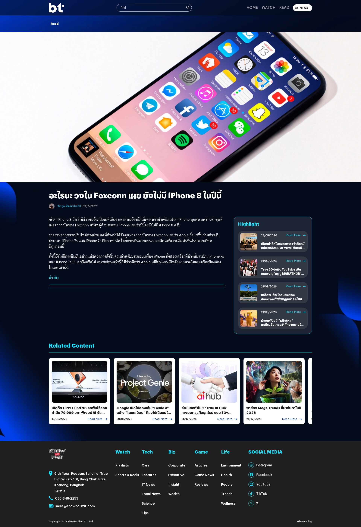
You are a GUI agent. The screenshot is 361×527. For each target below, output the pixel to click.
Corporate (176, 465)
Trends (226, 493)
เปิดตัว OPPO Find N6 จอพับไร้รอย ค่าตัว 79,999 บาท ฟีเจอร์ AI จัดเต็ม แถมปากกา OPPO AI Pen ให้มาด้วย (79, 414)
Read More (293, 235)
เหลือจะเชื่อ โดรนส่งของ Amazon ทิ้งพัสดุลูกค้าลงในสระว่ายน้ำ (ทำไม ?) (283, 299)
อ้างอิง (54, 277)
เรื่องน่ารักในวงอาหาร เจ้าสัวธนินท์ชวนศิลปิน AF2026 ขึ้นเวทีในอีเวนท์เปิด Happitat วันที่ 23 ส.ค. (283, 250)
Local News (151, 493)
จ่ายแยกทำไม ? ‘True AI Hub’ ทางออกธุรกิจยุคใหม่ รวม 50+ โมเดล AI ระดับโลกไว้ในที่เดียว (205, 412)
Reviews (201, 484)
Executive (176, 474)
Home (252, 7)
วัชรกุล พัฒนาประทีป (69, 206)
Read (284, 7)
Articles (201, 465)
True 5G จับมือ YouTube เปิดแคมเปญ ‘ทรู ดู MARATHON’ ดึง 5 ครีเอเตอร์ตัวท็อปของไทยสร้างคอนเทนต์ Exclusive (282, 275)
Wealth (174, 493)
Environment (231, 465)
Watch (268, 7)
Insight (173, 484)
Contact (302, 8)
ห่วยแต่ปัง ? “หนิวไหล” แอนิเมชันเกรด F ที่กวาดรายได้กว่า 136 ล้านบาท (282, 324)
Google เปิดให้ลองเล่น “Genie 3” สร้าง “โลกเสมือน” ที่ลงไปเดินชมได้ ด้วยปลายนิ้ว (143, 412)
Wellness (228, 503)
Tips (145, 512)
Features (149, 474)
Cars (145, 465)
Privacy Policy (304, 521)
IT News (148, 484)
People (227, 484)
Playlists (122, 465)
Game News (204, 474)
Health (226, 474)
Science (148, 503)
